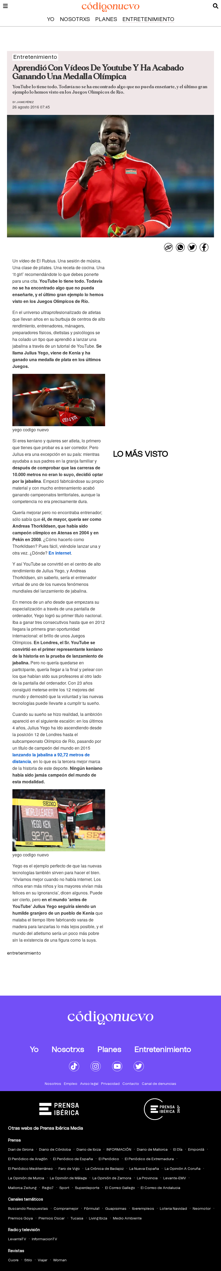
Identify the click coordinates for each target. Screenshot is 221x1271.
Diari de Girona (20, 1150)
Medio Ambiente (127, 1218)
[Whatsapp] (180, 247)
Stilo (28, 1260)
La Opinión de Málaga (68, 1178)
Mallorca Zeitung (22, 1188)
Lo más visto (140, 454)
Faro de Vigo (69, 1169)
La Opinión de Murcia (26, 1178)
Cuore (13, 1260)
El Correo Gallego (120, 1188)
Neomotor (202, 1209)
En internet (60, 553)
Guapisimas (115, 1209)
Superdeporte (87, 1188)
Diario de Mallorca (152, 1150)
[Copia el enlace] (168, 247)
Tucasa (76, 1218)
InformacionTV (44, 1239)
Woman (60, 1260)
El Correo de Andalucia (160, 1188)
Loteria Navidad (173, 1209)
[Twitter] (192, 247)
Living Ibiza (98, 1218)
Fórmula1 (91, 1209)
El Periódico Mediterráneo (30, 1169)
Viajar (42, 1260)
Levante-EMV (174, 1178)
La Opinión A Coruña (183, 1169)
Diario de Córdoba (55, 1150)
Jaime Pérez (25, 102)
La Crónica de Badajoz (104, 1169)
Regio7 (48, 1188)
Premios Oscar (52, 1218)
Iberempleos (143, 1209)
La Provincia (147, 1178)
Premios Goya (20, 1218)
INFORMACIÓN (118, 1150)
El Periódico (109, 1159)
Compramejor (66, 1209)
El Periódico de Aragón (27, 1159)
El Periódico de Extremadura (149, 1159)
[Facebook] (204, 247)
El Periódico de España (73, 1159)
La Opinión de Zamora (111, 1178)
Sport (64, 1188)
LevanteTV (17, 1239)
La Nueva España (144, 1169)
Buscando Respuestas (28, 1209)
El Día (177, 1150)
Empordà (196, 1150)
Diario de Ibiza (89, 1150)
